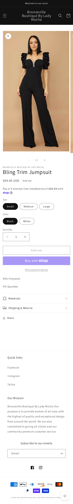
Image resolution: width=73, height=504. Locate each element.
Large (46, 206)
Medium (29, 206)
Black (10, 221)
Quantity (7, 229)
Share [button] (10, 318)
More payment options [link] (36, 269)
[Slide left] (28, 160)
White (27, 221)
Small (10, 206)
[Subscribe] (61, 453)
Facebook (13, 367)
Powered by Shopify (54, 497)
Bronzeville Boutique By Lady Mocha (31, 497)
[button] (5, 16)
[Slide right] (45, 160)
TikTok (11, 384)
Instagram (13, 376)
